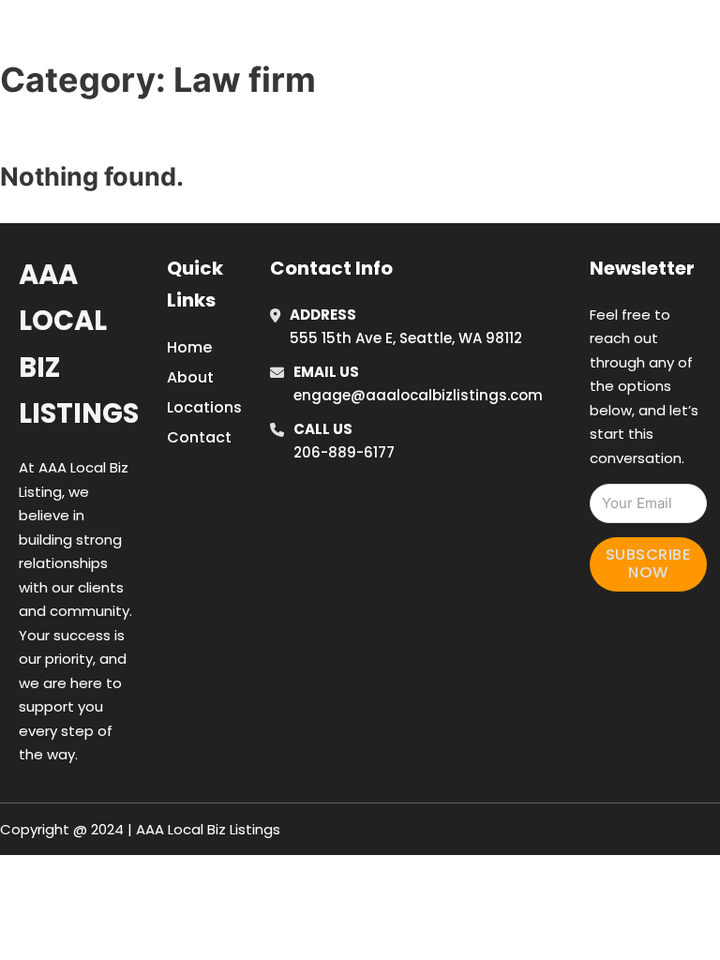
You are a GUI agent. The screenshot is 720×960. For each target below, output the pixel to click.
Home (508, 12)
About (190, 377)
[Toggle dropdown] (547, 64)
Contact (199, 437)
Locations (593, 12)
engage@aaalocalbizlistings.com (418, 395)
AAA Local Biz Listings (155, 36)
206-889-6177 (344, 452)
